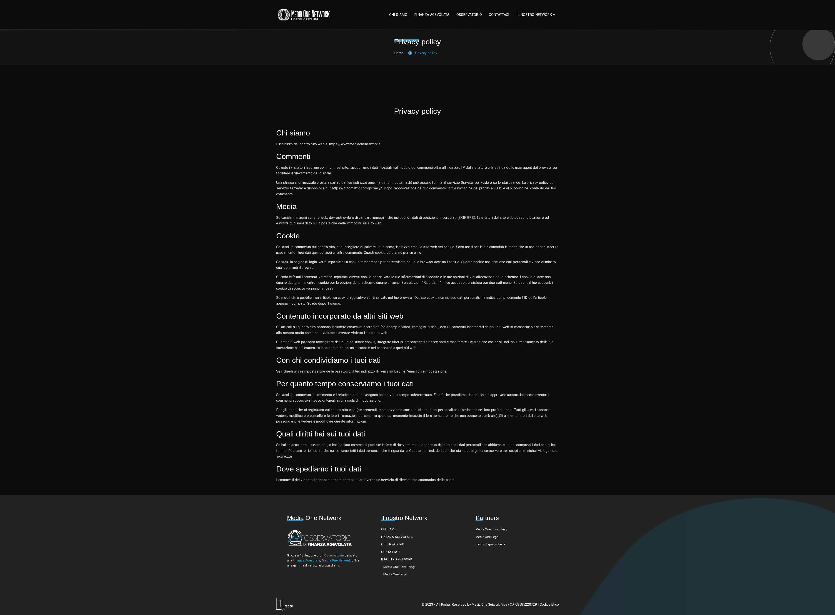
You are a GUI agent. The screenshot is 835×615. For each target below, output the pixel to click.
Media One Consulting (399, 567)
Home (399, 53)
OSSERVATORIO (469, 15)
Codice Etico (549, 604)
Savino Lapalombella (490, 544)
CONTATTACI (499, 15)
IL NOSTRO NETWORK (534, 15)
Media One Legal (395, 574)
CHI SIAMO (398, 15)
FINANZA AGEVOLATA (431, 15)
